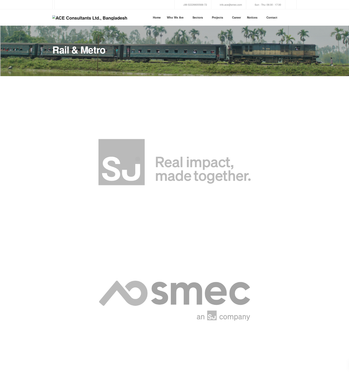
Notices (252, 17)
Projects (217, 17)
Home (157, 17)
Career (236, 17)
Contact (271, 17)
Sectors (197, 17)
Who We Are (175, 17)
